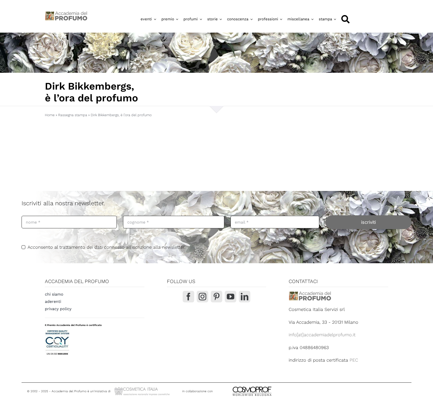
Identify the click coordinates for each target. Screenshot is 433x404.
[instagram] (202, 296)
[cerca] (345, 19)
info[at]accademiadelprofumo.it (322, 334)
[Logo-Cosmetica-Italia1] (142, 387)
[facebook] (188, 296)
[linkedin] (244, 296)
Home (50, 115)
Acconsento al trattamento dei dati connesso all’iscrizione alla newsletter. (106, 247)
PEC (354, 360)
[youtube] (230, 296)
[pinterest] (216, 296)
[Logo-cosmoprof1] (268, 386)
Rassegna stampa (72, 115)
